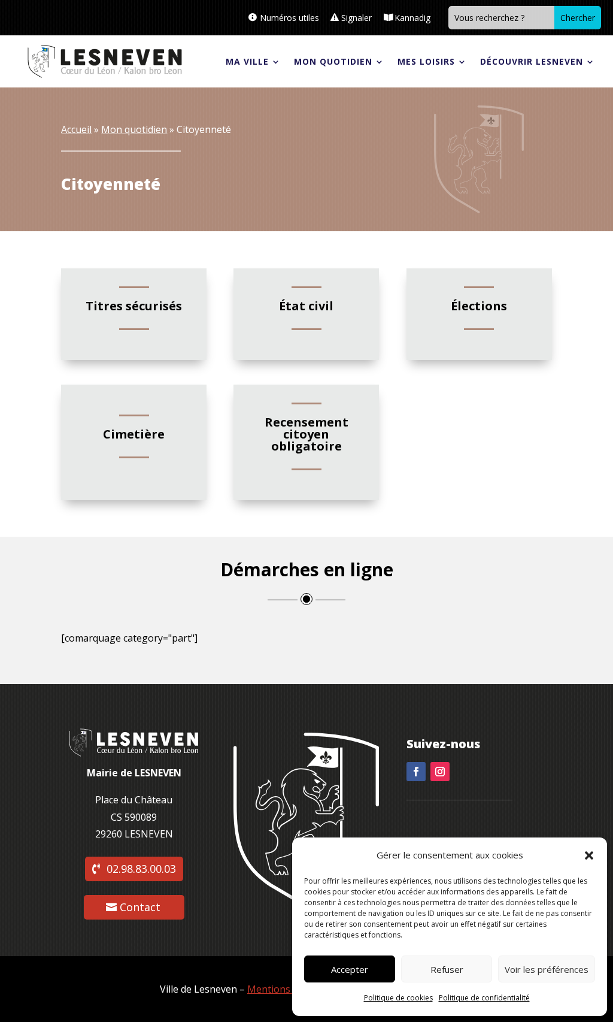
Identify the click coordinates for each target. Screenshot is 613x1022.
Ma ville (247, 61)
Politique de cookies (398, 998)
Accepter (349, 969)
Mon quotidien (333, 61)
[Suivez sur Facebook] (416, 771)
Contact (140, 907)
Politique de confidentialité (484, 998)
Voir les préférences (546, 969)
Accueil (76, 129)
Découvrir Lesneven (531, 61)
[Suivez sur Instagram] (440, 771)
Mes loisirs (426, 61)
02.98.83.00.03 (141, 868)
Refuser (446, 969)
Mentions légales (285, 989)
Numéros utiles (289, 17)
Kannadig (412, 17)
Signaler (356, 17)
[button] (589, 855)
